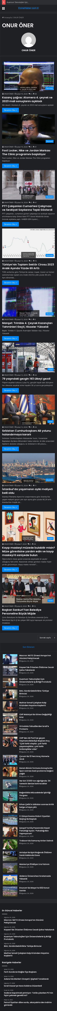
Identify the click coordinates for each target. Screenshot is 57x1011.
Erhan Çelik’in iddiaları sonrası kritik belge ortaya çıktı (36, 805)
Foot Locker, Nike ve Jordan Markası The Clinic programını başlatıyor (26, 152)
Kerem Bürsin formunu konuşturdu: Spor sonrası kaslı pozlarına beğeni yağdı (36, 771)
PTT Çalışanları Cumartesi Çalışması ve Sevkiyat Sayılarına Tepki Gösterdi (27, 208)
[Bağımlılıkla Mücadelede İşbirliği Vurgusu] (10, 796)
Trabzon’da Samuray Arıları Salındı (36, 840)
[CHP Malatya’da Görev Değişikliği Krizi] (10, 718)
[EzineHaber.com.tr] (28, 8)
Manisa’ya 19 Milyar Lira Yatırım (34, 864)
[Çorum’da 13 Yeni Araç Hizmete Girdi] (10, 760)
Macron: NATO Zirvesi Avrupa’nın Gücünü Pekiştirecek (35, 657)
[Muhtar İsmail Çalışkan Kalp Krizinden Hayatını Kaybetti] (10, 706)
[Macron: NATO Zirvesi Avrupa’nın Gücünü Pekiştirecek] (10, 659)
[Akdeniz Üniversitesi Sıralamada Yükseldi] (10, 880)
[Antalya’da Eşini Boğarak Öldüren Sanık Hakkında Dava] (10, 856)
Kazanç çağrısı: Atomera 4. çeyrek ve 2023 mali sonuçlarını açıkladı (27, 99)
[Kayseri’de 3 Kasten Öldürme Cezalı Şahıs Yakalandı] (10, 671)
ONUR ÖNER (28, 50)
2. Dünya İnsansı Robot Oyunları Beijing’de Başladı (34, 817)
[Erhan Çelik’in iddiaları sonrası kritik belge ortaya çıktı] (10, 808)
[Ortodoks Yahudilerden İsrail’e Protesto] (10, 730)
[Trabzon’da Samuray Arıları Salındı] (10, 844)
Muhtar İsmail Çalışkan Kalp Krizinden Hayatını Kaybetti (32, 704)
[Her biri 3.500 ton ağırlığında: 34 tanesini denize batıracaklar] (10, 784)
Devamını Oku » (10, 110)
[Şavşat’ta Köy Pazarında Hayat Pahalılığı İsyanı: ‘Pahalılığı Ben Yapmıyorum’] (10, 832)
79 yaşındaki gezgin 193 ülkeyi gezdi (26, 379)
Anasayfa (8, 17)
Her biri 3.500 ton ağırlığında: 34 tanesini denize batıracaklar (34, 782)
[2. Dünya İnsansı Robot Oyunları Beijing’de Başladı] (10, 820)
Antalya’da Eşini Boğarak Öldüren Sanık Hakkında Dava (35, 854)
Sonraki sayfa (45, 638)
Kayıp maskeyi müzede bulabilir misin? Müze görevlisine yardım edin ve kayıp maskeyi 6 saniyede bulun (28, 551)
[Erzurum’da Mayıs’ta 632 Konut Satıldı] (10, 891)
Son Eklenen (28, 647)
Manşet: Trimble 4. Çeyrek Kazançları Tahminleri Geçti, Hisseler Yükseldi (27, 325)
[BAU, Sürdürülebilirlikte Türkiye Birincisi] (10, 694)
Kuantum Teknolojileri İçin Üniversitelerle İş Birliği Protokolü (31, 2)
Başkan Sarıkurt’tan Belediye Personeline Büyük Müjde (21, 611)
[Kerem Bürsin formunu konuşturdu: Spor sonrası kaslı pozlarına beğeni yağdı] (10, 772)
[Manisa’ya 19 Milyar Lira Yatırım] (10, 868)
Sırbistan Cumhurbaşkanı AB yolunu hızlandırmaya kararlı (26, 432)
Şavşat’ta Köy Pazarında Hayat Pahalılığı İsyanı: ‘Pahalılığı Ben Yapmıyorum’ (34, 831)
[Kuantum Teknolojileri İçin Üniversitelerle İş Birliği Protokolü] (10, 683)
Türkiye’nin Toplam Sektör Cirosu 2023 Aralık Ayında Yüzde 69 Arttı (28, 266)
